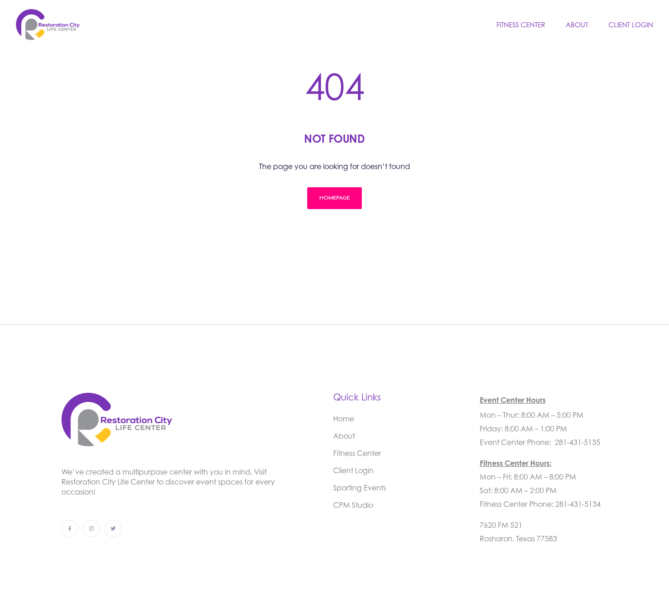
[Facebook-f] (69, 528)
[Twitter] (113, 528)
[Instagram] (91, 528)
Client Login (630, 24)
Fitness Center (521, 24)
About (577, 24)
